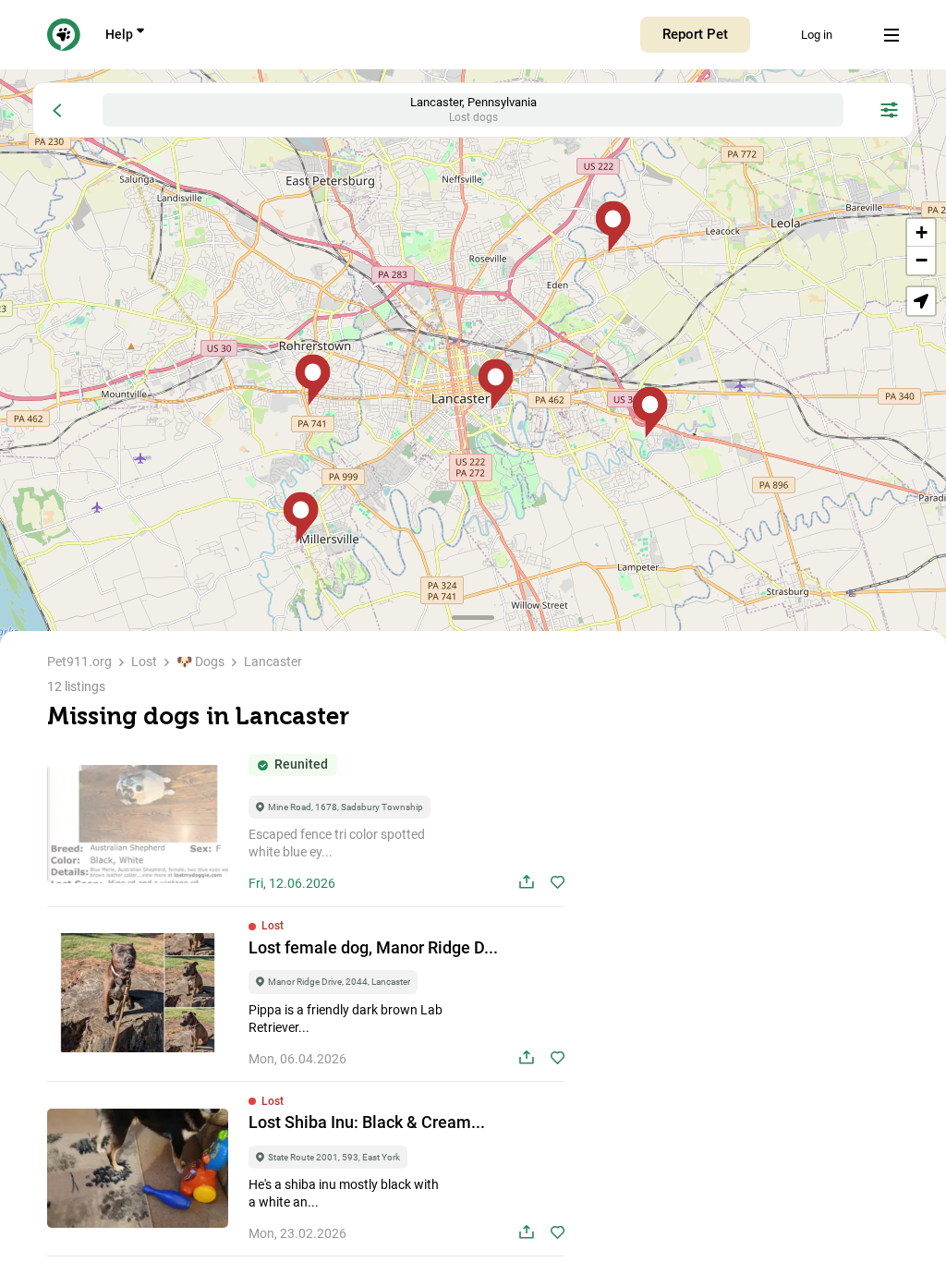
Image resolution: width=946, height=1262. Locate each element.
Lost (144, 661)
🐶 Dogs (200, 661)
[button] (496, 384)
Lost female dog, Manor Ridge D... (373, 947)
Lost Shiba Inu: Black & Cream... (367, 1122)
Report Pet (695, 34)
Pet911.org (79, 661)
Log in (816, 35)
